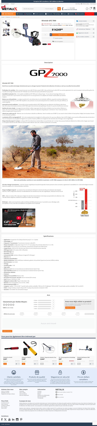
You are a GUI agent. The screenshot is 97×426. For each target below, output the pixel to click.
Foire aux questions (41, 396)
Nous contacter (61, 397)
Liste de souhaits (23, 394)
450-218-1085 (60, 394)
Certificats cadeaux (5, 405)
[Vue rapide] (16, 363)
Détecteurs (8, 17)
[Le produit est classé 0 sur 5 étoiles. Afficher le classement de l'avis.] (17, 360)
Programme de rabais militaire (8, 394)
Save (50, 44)
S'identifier (21, 391)
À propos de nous (5, 402)
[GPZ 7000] (26, 34)
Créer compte (22, 392)
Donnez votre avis (67, 23)
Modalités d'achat (5, 392)
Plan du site (4, 408)
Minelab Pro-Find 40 (7, 357)
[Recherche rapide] (59, 8)
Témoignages (40, 398)
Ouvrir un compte (5, 391)
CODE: (43, 25)
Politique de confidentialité (43, 395)
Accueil (2, 17)
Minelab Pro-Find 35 (26, 357)
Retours (39, 394)
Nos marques (4, 406)
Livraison (39, 391)
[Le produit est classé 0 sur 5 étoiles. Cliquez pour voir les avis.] (55, 23)
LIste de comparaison (24, 395)
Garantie (39, 392)
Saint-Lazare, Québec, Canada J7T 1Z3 (65, 392)
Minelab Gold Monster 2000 (83, 357)
